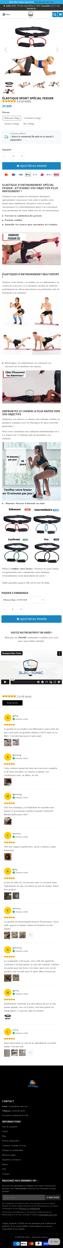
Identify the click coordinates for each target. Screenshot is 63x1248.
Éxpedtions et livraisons (11, 1160)
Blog (4, 1136)
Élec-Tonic (26, 1237)
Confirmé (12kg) (32, 118)
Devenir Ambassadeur (10, 1141)
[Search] (54, 14)
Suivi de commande (9, 1127)
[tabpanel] (9, 87)
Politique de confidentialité (12, 1150)
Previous (5, 49)
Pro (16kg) (29, 124)
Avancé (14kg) (11, 124)
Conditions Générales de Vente (14, 1146)
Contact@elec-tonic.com (18, 1106)
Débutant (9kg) (11, 118)
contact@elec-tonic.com (48, 1214)
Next (57, 49)
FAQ (4, 1169)
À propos (6, 1174)
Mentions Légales (9, 1155)
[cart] (60, 14)
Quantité (6, 150)
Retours (5, 1164)
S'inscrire (53, 1197)
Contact (5, 1131)
